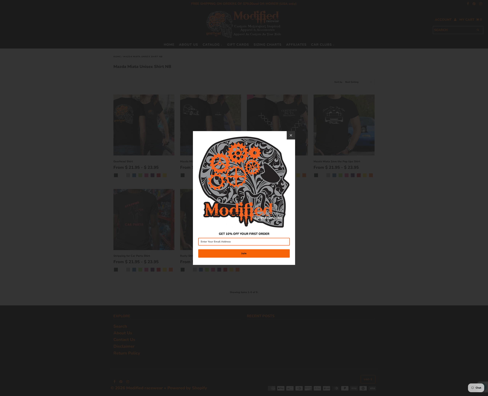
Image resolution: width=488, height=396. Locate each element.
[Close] (291, 135)
